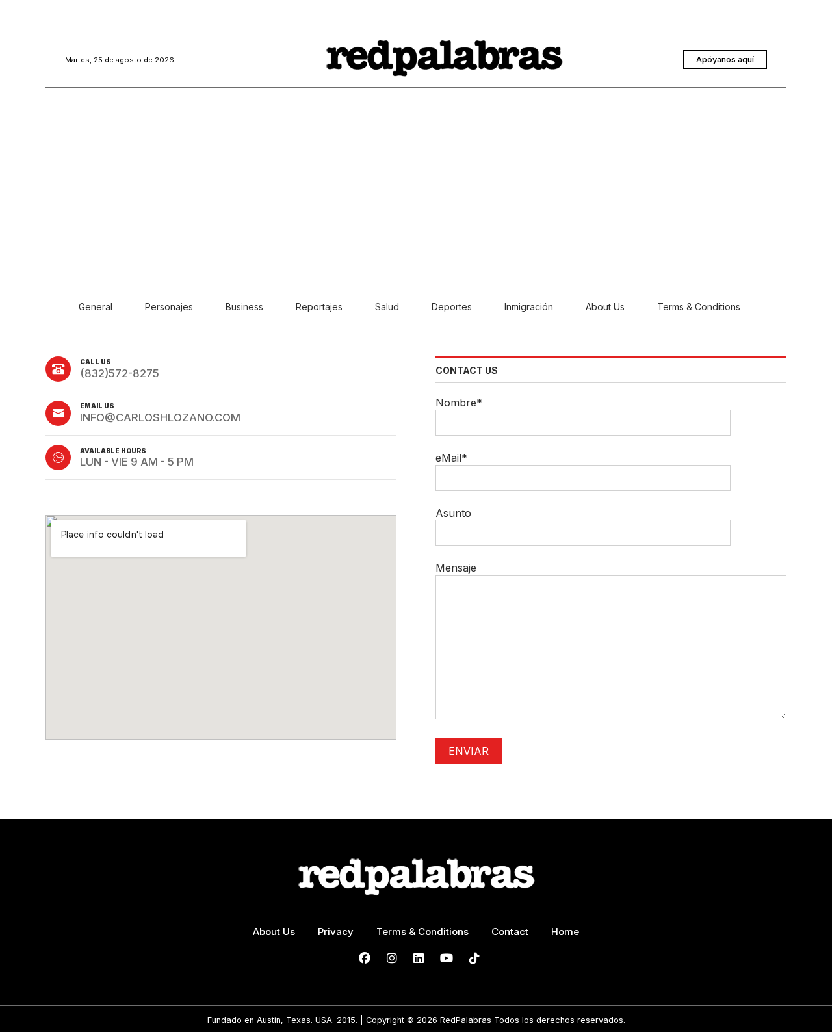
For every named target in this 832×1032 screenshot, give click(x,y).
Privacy (336, 931)
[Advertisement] (416, 198)
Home (565, 931)
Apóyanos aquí (725, 59)
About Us (274, 931)
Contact (509, 931)
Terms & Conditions (422, 931)
